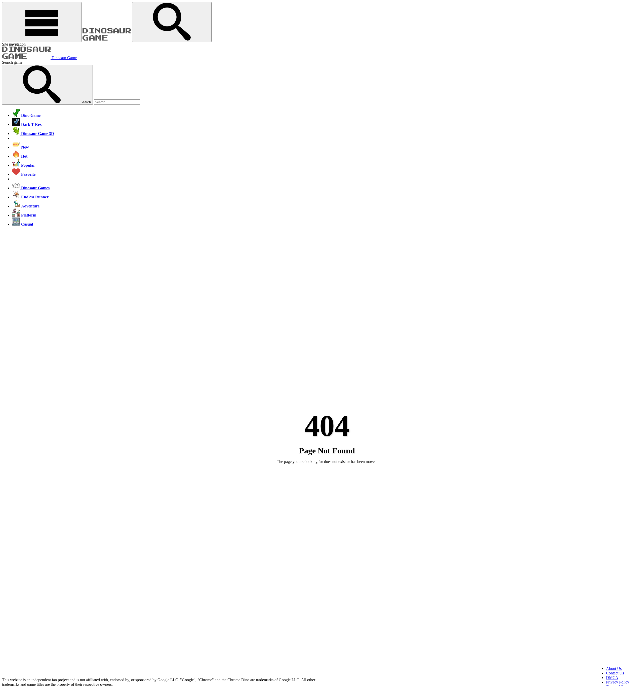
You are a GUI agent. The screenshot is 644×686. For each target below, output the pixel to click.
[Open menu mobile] (42, 22)
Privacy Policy (617, 682)
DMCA (612, 677)
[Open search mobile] (172, 22)
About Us (614, 668)
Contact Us (615, 673)
